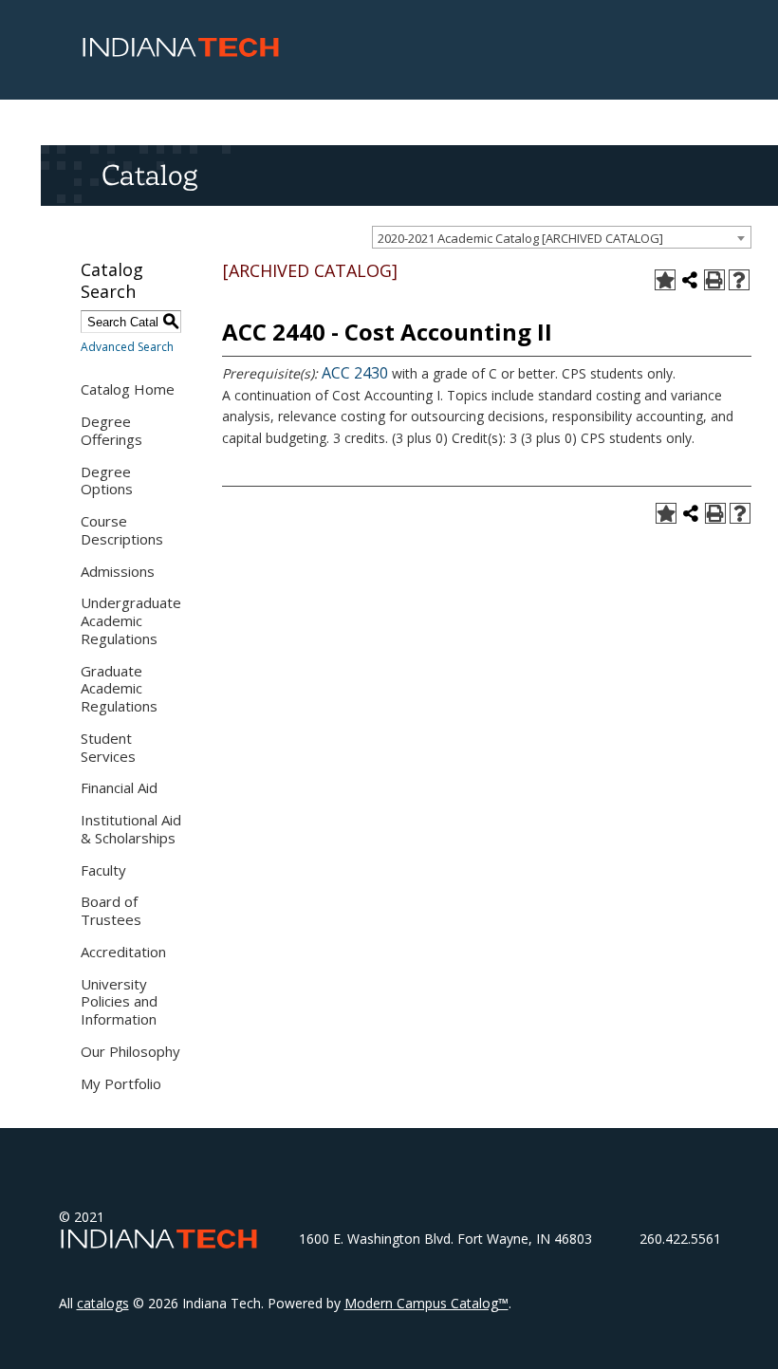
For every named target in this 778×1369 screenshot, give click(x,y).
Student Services (108, 747)
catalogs (103, 1303)
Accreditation (123, 951)
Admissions (118, 571)
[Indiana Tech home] (180, 52)
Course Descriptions (122, 529)
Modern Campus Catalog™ (426, 1303)
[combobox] (561, 237)
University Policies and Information (119, 1001)
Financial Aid (119, 787)
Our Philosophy (130, 1051)
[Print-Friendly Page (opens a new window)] (714, 279)
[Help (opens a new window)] (739, 279)
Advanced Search (127, 347)
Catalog (149, 174)
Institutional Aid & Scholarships (131, 828)
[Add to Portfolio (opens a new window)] (665, 279)
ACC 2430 (355, 372)
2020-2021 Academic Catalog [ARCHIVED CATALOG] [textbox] (520, 238)
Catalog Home (128, 388)
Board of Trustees (111, 910)
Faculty (103, 869)
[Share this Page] (689, 279)
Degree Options (107, 480)
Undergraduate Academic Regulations (131, 620)
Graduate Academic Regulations (119, 688)
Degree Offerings (111, 430)
